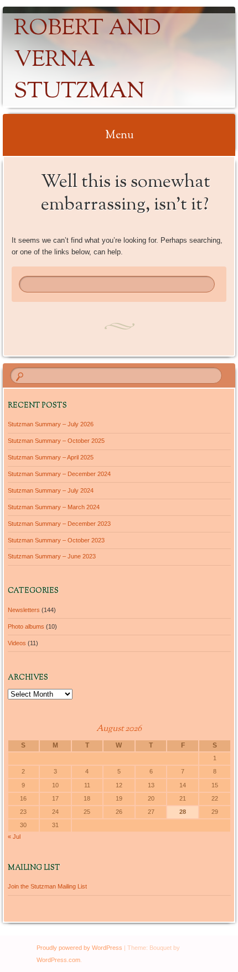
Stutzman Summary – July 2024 (51, 490)
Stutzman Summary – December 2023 (59, 523)
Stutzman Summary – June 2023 (52, 556)
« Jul (14, 836)
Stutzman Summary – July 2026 (51, 424)
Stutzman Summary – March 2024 (54, 507)
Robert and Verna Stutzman (87, 60)
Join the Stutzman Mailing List (47, 886)
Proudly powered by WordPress (79, 947)
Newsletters (24, 610)
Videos (17, 643)
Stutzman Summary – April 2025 (51, 457)
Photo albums (26, 626)
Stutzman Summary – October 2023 (56, 540)
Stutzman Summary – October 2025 (56, 440)
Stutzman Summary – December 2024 (59, 474)
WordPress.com (58, 960)
